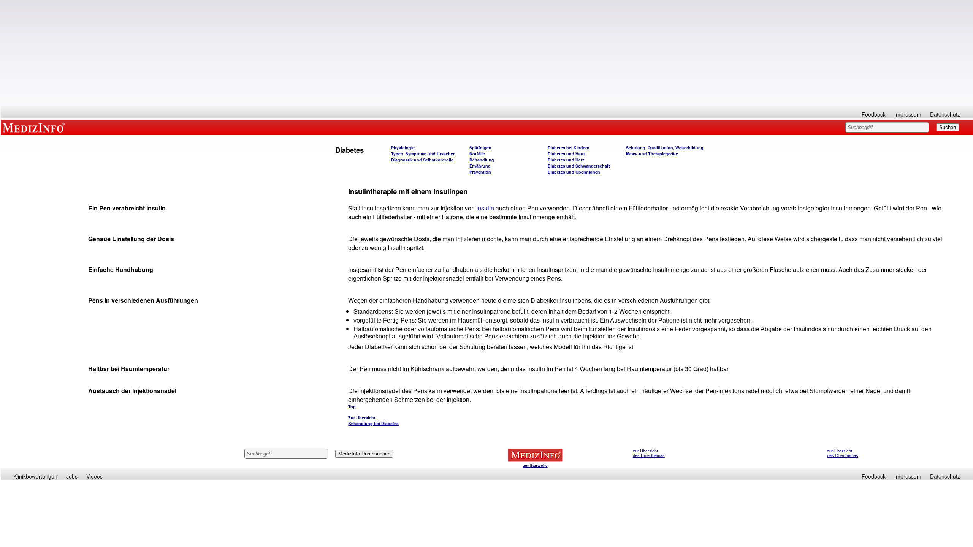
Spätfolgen (480, 147)
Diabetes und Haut (566, 154)
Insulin (485, 208)
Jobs (72, 476)
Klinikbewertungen (35, 476)
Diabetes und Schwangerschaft (579, 166)
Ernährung (480, 166)
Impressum (907, 114)
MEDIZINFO (35, 127)
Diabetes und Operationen (574, 172)
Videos (94, 476)
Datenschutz (945, 114)
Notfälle (477, 154)
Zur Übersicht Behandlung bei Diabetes (373, 420)
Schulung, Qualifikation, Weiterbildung (665, 147)
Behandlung (481, 160)
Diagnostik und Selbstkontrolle (422, 160)
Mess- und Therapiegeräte (652, 154)
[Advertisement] (487, 53)
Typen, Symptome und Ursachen (423, 154)
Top (352, 406)
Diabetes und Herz (566, 160)
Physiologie (403, 147)
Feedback (874, 114)
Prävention (480, 172)
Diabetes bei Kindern (569, 147)
